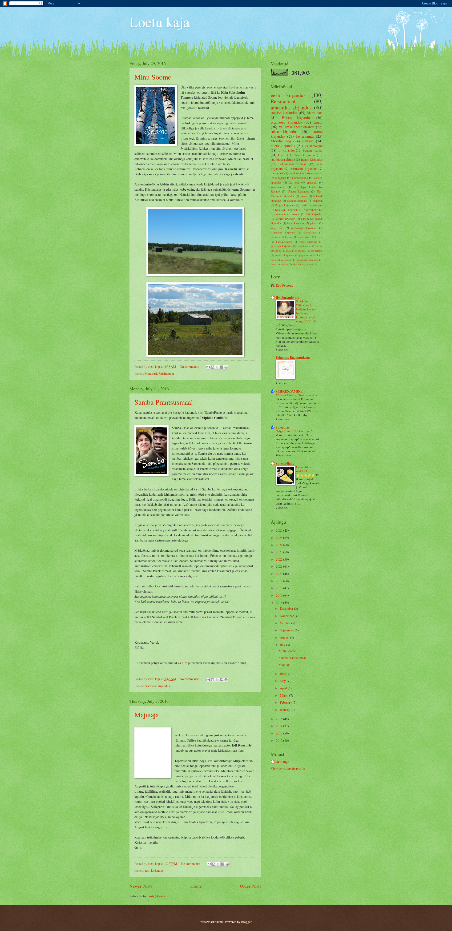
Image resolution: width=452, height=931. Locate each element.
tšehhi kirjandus (279, 264)
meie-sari (277, 173)
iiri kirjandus (286, 150)
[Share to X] (217, 367)
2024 (279, 545)
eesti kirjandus (154, 870)
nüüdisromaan (299, 178)
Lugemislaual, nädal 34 (305, 469)
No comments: (190, 366)
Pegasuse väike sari (282, 237)
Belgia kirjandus (285, 205)
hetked (319, 237)
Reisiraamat (166, 373)
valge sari (277, 228)
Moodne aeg (281, 141)
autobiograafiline (282, 159)
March (284, 695)
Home (196, 886)
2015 (279, 719)
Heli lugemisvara (287, 297)
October (285, 623)
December (287, 608)
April (284, 688)
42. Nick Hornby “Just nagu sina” (297, 395)
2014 (279, 726)
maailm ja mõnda (296, 250)
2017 (279, 595)
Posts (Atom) (156, 896)
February (286, 702)
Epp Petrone (284, 285)
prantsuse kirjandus (157, 686)
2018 (279, 588)
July (283, 644)
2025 (279, 537)
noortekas (317, 173)
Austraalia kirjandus (303, 168)
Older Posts (250, 886)
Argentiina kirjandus (283, 232)
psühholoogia (314, 146)
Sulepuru (282, 427)
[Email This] (208, 367)
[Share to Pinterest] (226, 367)
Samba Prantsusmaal (163, 402)
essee (304, 196)
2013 (279, 733)
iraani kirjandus (308, 241)
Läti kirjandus (314, 214)
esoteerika (304, 237)
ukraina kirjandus (302, 264)
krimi (281, 155)
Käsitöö (275, 191)
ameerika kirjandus (291, 107)
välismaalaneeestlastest (297, 126)
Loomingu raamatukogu (285, 214)
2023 (279, 552)
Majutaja (146, 714)
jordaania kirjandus (281, 246)
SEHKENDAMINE (289, 391)
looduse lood (297, 173)
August (285, 637)
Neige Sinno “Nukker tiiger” (294, 431)
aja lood (294, 182)
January (285, 709)
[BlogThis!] (212, 367)
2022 (279, 559)
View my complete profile (288, 768)
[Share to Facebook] (221, 367)
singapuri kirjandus (307, 259)
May (283, 680)
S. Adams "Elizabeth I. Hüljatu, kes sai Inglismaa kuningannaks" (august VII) (306, 311)
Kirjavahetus (310, 210)
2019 (279, 581)
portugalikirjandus (281, 259)
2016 (279, 602)
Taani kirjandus (304, 155)
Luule (318, 122)
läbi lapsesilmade (305, 187)
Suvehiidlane (285, 463)
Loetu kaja (159, 21)
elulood (308, 141)
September (287, 630)
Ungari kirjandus (298, 191)
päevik (314, 223)
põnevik (318, 200)
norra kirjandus (283, 145)
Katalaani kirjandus (286, 210)
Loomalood (310, 232)
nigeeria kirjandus (284, 255)
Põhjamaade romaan (292, 164)
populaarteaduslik (309, 255)
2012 (279, 740)
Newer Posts (140, 886)
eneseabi (312, 182)
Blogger (246, 921)
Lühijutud (280, 178)
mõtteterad (317, 250)
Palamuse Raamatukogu (293, 357)
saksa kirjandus (284, 131)
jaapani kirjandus (297, 200)
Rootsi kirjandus (296, 117)
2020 (279, 573)
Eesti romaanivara (312, 205)
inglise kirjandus (284, 112)
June (283, 673)
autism (305, 219)
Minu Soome (152, 76)
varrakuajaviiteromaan (304, 228)
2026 (279, 530)
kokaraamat (278, 187)
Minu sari (151, 373)
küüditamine (304, 246)
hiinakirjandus (284, 241)
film (184, 663)
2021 (279, 566)
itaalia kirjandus (312, 159)
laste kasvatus (295, 223)
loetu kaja (282, 762)
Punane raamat (313, 150)
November (287, 616)
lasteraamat (305, 136)
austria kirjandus (285, 219)
